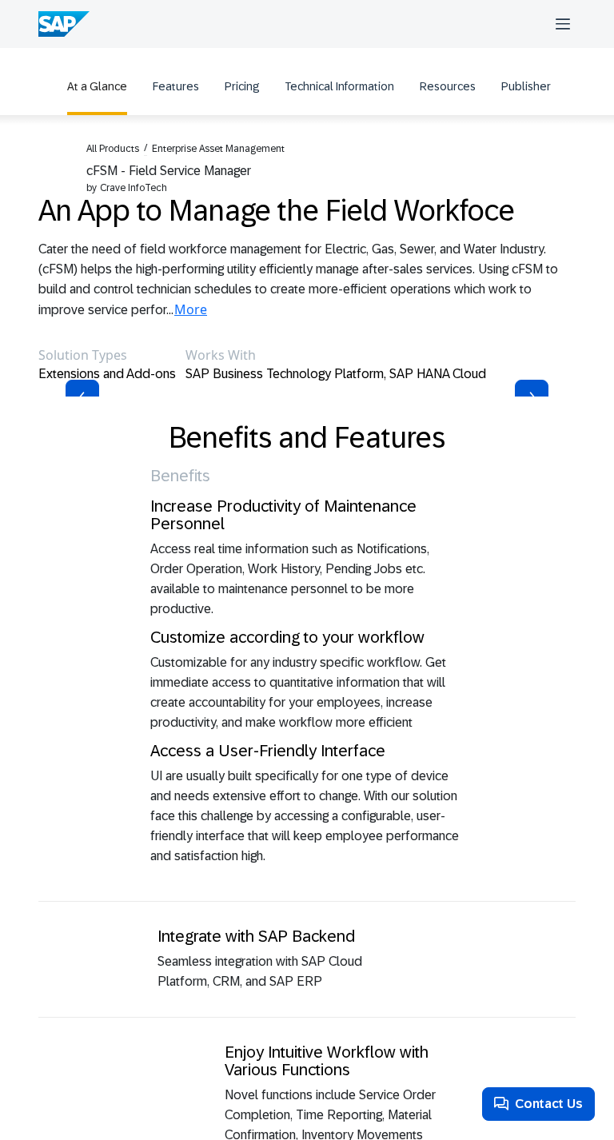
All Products (112, 148)
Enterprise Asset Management (218, 148)
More (190, 309)
